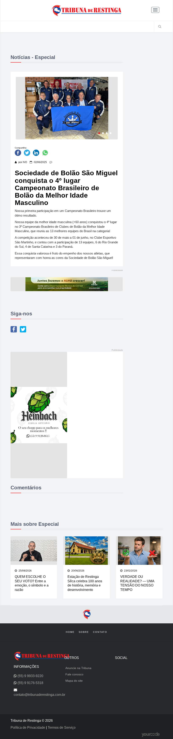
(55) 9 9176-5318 (30, 683)
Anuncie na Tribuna (78, 668)
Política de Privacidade (28, 727)
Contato (100, 632)
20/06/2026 (77, 570)
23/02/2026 (130, 570)
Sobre (84, 632)
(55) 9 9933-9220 (30, 676)
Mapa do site (74, 680)
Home (70, 632)
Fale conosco (74, 674)
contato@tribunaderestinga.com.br (39, 694)
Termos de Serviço (62, 727)
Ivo (25, 162)
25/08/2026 (25, 570)
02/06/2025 (40, 162)
